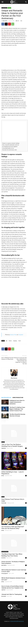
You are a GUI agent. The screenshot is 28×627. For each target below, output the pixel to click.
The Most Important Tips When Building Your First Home (11, 555)
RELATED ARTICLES (6, 397)
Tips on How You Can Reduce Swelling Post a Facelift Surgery (12, 445)
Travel (9, 7)
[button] (2, 2)
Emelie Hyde (3, 502)
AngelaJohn (3, 448)
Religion (3, 417)
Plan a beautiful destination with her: (10, 144)
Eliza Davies (5, 20)
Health (3, 442)
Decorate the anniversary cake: (9, 149)
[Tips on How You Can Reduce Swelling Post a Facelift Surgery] (14, 433)
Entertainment (8, 5)
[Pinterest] (9, 24)
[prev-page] (2, 421)
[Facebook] (2, 24)
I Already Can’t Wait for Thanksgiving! (11, 594)
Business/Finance (5, 551)
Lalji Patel (3, 589)
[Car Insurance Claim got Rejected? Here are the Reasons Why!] (14, 516)
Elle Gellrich (3, 596)
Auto (3, 524)
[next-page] (5, 421)
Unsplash (20, 334)
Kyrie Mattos (3, 565)
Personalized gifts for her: (8, 148)
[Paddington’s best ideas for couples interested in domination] (5, 402)
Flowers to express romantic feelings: (10, 143)
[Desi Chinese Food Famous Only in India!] (14, 488)
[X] (6, 24)
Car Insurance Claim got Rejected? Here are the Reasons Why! (12, 527)
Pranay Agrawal (4, 573)
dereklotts (3, 557)
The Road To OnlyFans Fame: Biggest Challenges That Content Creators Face (17, 409)
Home (2, 5)
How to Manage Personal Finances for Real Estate (7, 358)
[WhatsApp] (12, 24)
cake (6, 340)
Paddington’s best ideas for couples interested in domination (17, 402)
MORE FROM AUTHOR (18, 397)
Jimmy (2, 475)
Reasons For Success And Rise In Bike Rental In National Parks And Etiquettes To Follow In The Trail (20, 360)
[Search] (26, 2)
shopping (15, 340)
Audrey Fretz (13, 334)
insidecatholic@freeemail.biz (17, 621)
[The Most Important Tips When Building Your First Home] (14, 543)
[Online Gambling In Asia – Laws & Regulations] (14, 461)
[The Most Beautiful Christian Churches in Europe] (5, 415)
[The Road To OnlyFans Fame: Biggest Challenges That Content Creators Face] (5, 409)
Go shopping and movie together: (10, 146)
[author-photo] (14, 376)
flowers (10, 340)
